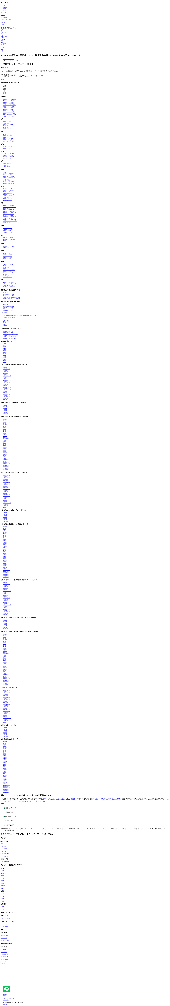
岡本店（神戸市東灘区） (9, 181)
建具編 (4, 324)
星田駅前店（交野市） (8, 140)
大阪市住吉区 (6, 388)
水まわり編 (5, 320)
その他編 (5, 325)
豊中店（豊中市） (7, 128)
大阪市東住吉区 (7, 389)
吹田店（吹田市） (7, 127)
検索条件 (3, 15)
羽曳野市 (5, 447)
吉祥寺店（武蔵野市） (8, 264)
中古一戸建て (4, 848)
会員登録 (3, 22)
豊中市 (4, 420)
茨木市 (4, 431)
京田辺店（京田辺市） (8, 215)
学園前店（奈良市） (8, 232)
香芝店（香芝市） (7, 240)
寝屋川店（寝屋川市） (8, 138)
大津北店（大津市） (8, 254)
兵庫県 (4, 345)
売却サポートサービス (8, 308)
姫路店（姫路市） (7, 193)
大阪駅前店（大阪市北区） (9, 109)
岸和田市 (5, 419)
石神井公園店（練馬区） (9, 270)
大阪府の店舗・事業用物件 (9, 338)
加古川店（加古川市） (8, 188)
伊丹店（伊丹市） (7, 166)
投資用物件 (73, 798)
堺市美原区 (5, 413)
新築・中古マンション (6, 844)
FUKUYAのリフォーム (6, 923)
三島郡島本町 (6, 462)
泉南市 (4, 455)
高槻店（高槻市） (7, 125)
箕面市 (4, 444)
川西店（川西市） (7, 165)
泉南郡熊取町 (6, 468)
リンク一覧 (5, 1000)
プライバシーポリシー (8, 998)
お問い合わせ (6, 995)
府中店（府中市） (7, 275)
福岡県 (4, 360)
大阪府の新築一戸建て (8, 331)
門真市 (4, 448)
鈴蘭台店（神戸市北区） (9, 183)
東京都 (4, 355)
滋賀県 (4, 349)
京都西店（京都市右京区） (9, 207)
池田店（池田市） (7, 123)
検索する (3, 963)
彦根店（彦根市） (7, 247)
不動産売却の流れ (5, 957)
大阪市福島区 (6, 369)
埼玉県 (4, 356)
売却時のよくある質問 (8, 307)
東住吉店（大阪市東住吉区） (10, 102)
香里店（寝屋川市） (8, 135)
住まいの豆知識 (4, 959)
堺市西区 (5, 409)
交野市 (4, 458)
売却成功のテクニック (8, 310)
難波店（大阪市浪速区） (9, 112)
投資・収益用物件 (5, 853)
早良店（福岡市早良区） (9, 282)
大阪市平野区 (6, 396)
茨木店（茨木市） (7, 121)
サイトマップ (6, 997)
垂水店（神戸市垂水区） (9, 176)
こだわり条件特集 (5, 861)
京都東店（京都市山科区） (9, 211)
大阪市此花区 (6, 370)
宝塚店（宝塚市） (7, 163)
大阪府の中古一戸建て (8, 332)
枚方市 (4, 430)
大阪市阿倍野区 (7, 387)
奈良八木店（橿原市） (8, 237)
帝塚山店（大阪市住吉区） (9, 100)
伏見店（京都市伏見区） (9, 218)
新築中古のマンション (49, 798)
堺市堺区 (5, 405)
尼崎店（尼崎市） (7, 179)
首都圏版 (5, 7)
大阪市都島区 (6, 367)
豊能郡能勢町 (6, 465)
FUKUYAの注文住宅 (5, 918)
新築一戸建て (4, 846)
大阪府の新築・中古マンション (10, 334)
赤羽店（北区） (7, 267)
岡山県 (4, 353)
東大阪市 (5, 454)
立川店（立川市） (7, 268)
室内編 (4, 322)
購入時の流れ (6, 293)
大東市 (4, 441)
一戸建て (58, 798)
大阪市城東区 (6, 385)
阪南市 (4, 461)
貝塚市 (4, 427)
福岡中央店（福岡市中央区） (10, 284)
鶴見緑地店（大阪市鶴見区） (10, 99)
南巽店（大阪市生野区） (9, 110)
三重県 (4, 350)
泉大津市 (5, 424)
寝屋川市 (5, 437)
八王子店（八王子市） (8, 272)
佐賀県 (4, 362)
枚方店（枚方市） (7, 137)
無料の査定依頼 (4, 935)
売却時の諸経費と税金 (8, 306)
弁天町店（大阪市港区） (9, 103)
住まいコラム (4, 949)
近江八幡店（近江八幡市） (9, 246)
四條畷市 (5, 457)
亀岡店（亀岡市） (7, 222)
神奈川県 (5, 359)
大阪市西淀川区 (7, 378)
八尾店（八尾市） (7, 148)
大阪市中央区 (6, 399)
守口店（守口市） (7, 134)
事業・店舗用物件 (5, 856)
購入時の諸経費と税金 (8, 294)
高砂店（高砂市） (7, 191)
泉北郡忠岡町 (6, 466)
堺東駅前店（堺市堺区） (9, 154)
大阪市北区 (5, 398)
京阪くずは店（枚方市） (9, 141)
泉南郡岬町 (5, 469)
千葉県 (4, 357)
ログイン (3, 24)
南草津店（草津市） (8, 257)
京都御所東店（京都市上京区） (10, 216)
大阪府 (4, 343)
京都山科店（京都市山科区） (10, 212)
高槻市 (4, 426)
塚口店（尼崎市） (7, 180)
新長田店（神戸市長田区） (9, 177)
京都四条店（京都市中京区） (10, 219)
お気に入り (3, 12)
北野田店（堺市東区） (8, 155)
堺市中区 (5, 406)
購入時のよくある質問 (8, 295)
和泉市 (4, 443)
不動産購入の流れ (5, 954)
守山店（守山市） (7, 256)
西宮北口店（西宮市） (8, 175)
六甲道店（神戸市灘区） (9, 173)
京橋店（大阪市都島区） (9, 106)
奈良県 (4, 348)
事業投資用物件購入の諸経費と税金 (11, 297)
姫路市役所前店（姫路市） (9, 194)
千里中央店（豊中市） (8, 124)
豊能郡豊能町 (6, 464)
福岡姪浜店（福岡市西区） (9, 286)
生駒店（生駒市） (7, 230)
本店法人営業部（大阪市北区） (10, 114)
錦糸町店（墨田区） (8, 271)
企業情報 (5, 994)
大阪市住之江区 (7, 395)
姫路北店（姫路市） (8, 198)
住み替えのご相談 (5, 940)
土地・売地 (3, 851)
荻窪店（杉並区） (7, 265)
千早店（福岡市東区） (8, 285)
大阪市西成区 (6, 391)
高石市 (4, 451)
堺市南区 (5, 410)
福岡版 (4, 10)
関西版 (4, 8)
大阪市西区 (5, 371)
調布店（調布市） (7, 277)
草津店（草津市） (7, 258)
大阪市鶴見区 (6, 394)
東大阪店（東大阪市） (8, 146)
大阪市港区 (5, 373)
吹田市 (4, 423)
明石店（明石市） (7, 172)
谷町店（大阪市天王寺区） (9, 113)
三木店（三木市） (7, 200)
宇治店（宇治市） (7, 208)
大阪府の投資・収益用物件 (9, 336)
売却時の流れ (6, 304)
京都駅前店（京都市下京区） (10, 221)
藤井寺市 (5, 452)
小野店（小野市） (7, 197)
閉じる (2, 79)
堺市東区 (5, 408)
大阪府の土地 (6, 335)
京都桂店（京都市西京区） (9, 209)
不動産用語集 (4, 952)
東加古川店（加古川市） (9, 190)
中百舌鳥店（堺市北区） (9, 156)
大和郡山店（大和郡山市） (9, 229)
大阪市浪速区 (6, 377)
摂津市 (4, 450)
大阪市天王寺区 (7, 376)
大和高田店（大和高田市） (9, 239)
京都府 (4, 346)
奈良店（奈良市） (7, 228)
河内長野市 (5, 438)
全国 (4, 6)
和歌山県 (5, 352)
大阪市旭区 (5, 384)
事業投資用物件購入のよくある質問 (11, 298)
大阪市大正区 (6, 374)
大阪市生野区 (6, 383)
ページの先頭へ (4, 1004)
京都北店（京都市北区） (9, 205)
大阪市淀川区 (6, 392)
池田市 (4, 422)
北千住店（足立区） (8, 274)
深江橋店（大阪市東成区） (9, 105)
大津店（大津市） (7, 253)
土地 (2, 39)
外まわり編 (5, 321)
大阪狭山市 (5, 459)
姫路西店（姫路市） (8, 195)
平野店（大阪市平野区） (9, 116)
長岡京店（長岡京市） (8, 214)
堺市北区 (5, 412)
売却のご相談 (4, 938)
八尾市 (4, 433)
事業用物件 (67, 798)
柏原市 (4, 445)
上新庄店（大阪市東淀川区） (10, 107)
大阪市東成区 (6, 381)
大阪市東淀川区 (7, 380)
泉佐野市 (5, 434)
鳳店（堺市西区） (7, 158)
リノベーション (4, 926)
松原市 (4, 440)
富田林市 (5, 436)
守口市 (4, 429)
